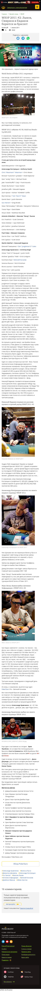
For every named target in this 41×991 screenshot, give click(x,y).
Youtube (7, 941)
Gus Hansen (6, 203)
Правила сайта (26, 952)
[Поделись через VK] (13, 38)
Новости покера (7, 957)
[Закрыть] (39, 1)
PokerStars (5, 689)
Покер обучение (26, 946)
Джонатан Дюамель (9, 873)
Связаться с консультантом (17, 8)
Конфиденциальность (28, 954)
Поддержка (5, 960)
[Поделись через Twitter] (18, 38)
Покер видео (6, 954)
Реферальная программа (9, 952)
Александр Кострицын (27, 873)
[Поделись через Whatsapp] (28, 38)
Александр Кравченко (10, 871)
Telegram (3, 941)
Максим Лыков (17, 875)
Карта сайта (25, 957)
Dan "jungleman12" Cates (27, 246)
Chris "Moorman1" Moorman (12, 172)
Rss (11, 941)
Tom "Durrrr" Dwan (19, 196)
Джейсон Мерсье (8, 880)
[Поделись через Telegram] (23, 38)
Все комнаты (8, 981)
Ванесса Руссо (25, 871)
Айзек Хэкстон (21, 880)
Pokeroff (3, 7)
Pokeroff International (8, 946)
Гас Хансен (6, 875)
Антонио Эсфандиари (10, 878)
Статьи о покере (26, 949)
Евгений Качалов (20, 260)
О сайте (4, 949)
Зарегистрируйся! (26, 908)
